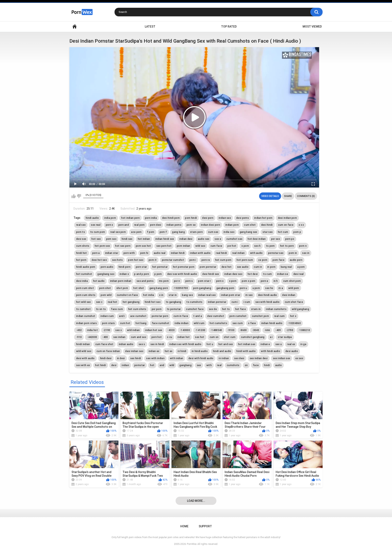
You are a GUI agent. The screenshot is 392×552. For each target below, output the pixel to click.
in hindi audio (200, 351)
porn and (123, 224)
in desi (121, 358)
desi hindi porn (171, 218)
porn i (192, 260)
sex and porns (145, 281)
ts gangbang (173, 302)
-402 (79, 330)
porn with (129, 253)
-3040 (255, 330)
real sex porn (118, 232)
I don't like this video (79, 196)
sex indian (119, 337)
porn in (293, 253)
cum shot (250, 224)
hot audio (99, 281)
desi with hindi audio (200, 358)
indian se (282, 274)
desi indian (288, 295)
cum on (214, 337)
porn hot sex (135, 260)
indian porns (173, 224)
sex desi (239, 358)
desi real (298, 274)
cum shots (82, 245)
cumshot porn (260, 316)
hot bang (141, 323)
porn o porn (248, 281)
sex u (278, 344)
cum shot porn (292, 281)
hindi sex (127, 239)
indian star (111, 253)
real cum (279, 316)
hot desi (253, 274)
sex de (213, 309)
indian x (124, 274)
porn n (303, 245)
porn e (264, 281)
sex (199, 365)
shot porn (122, 288)
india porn (110, 218)
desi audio (291, 351)
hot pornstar (160, 266)
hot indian (144, 239)
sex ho (269, 288)
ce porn (262, 260)
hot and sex (225, 344)
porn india (151, 218)
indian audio (126, 344)
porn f (163, 232)
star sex (268, 232)
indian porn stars (86, 323)
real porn (139, 224)
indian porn (232, 224)
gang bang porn (158, 288)
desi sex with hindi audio (182, 274)
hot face (240, 309)
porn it (153, 260)
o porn (233, 281)
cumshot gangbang (253, 337)
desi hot (227, 266)
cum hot (125, 323)
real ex (291, 344)
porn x (109, 224)
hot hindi (100, 365)
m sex (249, 295)
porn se (191, 224)
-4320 (171, 330)
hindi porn (124, 266)
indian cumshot (85, 316)
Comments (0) (306, 196)
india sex (229, 232)
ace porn (136, 232)
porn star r (204, 281)
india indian (181, 323)
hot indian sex (246, 344)
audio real (160, 253)
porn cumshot (238, 316)
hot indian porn (130, 218)
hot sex (96, 239)
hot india (148, 295)
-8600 (243, 330)
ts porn (270, 245)
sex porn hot (164, 245)
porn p (297, 232)
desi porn (207, 218)
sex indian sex (281, 358)
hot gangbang (131, 302)
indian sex (225, 218)
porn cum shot (85, 288)
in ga (303, 344)
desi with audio (85, 358)
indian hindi (178, 253)
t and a (197, 316)
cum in (258, 266)
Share (288, 196)
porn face (278, 260)
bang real (286, 266)
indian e (265, 344)
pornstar (139, 365)
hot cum (283, 232)
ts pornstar (174, 309)
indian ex (154, 351)
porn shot (105, 288)
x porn (245, 245)
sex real (95, 224)
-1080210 (304, 330)
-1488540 (216, 330)
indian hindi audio (271, 323)
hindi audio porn (85, 266)
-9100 (231, 330)
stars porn (196, 232)
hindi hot (81, 253)
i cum (247, 302)
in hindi (182, 351)
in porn (271, 266)
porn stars (108, 323)
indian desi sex (233, 274)
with (209, 365)
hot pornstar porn (183, 266)
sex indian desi (259, 358)
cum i (235, 302)
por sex (275, 239)
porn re (206, 260)
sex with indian (155, 358)
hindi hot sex (152, 302)
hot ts (226, 309)
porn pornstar (208, 266)
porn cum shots (85, 295)
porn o (220, 281)
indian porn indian (120, 281)
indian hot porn (263, 218)
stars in (256, 309)
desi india (82, 281)
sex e (218, 239)
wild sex (200, 245)
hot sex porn (122, 245)
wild (171, 365)
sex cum (238, 323)
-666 (267, 330)
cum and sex (138, 337)
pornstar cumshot (173, 260)
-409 (278, 330)
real (219, 365)
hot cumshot (84, 274)
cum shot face (294, 302)
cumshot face (195, 309)
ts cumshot (83, 309)
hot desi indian (257, 239)
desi (113, 365)
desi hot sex (99, 260)
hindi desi (106, 358)
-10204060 (294, 323)
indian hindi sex (164, 239)
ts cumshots (194, 302)
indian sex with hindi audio (185, 344)
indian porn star (230, 295)
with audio (256, 253)
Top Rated (229, 26)
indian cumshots (276, 309)
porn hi (144, 253)
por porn (156, 309)
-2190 (106, 330)
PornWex (192, 544)
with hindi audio (270, 351)
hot (152, 365)
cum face (216, 245)
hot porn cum (245, 260)
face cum (117, 309)
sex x (118, 330)
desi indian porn (287, 218)
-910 (79, 337)
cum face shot (104, 344)
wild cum (199, 323)
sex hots (117, 260)
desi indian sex (134, 351)
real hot (112, 302)
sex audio (243, 266)
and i (122, 316)
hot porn (81, 260)
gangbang (185, 365)
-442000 (92, 337)
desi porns (242, 218)
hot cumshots (218, 323)
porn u (243, 288)
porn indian (183, 245)
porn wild (106, 295)
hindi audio (92, 218)
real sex (81, 224)
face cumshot (160, 323)
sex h (257, 245)
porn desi (155, 224)
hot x (293, 316)
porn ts (80, 232)
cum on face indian (108, 351)
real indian (238, 253)
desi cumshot (215, 316)
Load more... (196, 500)
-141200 (200, 330)
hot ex (169, 351)
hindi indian (83, 344)
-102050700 (180, 288)
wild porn (293, 288)
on (246, 365)
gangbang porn (225, 288)
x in (161, 295)
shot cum (229, 337)
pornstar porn (160, 316)
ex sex (299, 358)
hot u (210, 344)
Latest (150, 26)
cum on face (285, 224)
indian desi (185, 239)
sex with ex (83, 365)
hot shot (138, 288)
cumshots (233, 365)
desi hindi (267, 224)
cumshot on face (127, 295)
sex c (99, 302)
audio (278, 365)
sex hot (199, 337)
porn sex (111, 239)
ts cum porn (97, 232)
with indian (176, 358)
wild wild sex (83, 351)
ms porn (164, 281)
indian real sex (207, 295)
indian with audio (200, 253)
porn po (289, 239)
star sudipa (285, 337)
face (256, 365)
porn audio (107, 266)
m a (280, 288)
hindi (267, 365)
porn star (141, 266)
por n (177, 281)
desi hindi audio (267, 295)
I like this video (73, 196)
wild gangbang (300, 309)
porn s (189, 281)
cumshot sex (234, 239)
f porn (150, 232)
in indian (224, 358)
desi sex (81, 239)
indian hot (183, 337)
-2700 (289, 330)
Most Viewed (312, 26)
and (162, 365)
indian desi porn (210, 224)
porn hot (156, 337)
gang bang (178, 232)
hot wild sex (83, 302)
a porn (301, 266)
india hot (92, 330)
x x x (301, 224)
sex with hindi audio (267, 302)
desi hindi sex (210, 274)
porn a (96, 253)
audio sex (203, 239)
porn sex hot (143, 245)
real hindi (221, 253)
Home (74, 26)
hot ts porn (287, 245)
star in (173, 295)
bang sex (187, 295)
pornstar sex (276, 253)
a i (271, 337)
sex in (305, 253)
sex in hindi (157, 344)
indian (125, 365)
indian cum (107, 316)
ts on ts (101, 309)
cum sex (213, 232)
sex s (142, 344)
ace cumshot (138, 316)
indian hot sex (153, 330)
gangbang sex (105, 274)
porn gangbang (202, 288)
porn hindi (191, 218)
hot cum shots (137, 309)
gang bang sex (248, 232)
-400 (105, 337)
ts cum (267, 274)
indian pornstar (217, 302)
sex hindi (135, 358)
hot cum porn (223, 260)
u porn (256, 288)
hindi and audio (222, 351)
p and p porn (141, 274)
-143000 (185, 330)
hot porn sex (102, 245)
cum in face (181, 316)
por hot (231, 245)
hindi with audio (246, 351)
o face (252, 323)
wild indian (133, 330)
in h (276, 281)
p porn (158, 274)
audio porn (296, 260)
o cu (169, 337)
